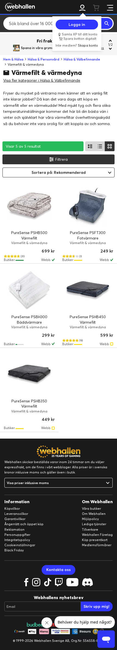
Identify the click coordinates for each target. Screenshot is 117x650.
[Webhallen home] (19, 7)
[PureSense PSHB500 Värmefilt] (29, 206)
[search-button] (107, 23)
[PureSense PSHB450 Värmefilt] (87, 290)
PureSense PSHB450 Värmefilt (88, 319)
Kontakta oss (58, 569)
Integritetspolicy (17, 540)
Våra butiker (91, 508)
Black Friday (14, 550)
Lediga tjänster (94, 524)
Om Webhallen (94, 514)
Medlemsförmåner (96, 545)
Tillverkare (90, 529)
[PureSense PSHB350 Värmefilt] (29, 374)
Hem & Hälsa (13, 59)
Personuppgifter (17, 535)
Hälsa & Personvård (43, 59)
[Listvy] (90, 146)
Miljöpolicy (90, 519)
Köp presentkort (94, 540)
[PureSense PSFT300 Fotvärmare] (87, 206)
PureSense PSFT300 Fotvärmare (88, 235)
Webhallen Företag (97, 535)
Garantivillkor (14, 519)
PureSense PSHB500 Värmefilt (29, 235)
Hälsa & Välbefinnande (82, 59)
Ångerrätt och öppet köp (24, 524)
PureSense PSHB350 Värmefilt (29, 404)
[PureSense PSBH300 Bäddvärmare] (29, 290)
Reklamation (14, 529)
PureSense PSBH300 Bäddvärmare (29, 319)
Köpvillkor (12, 508)
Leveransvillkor (16, 514)
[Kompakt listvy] (100, 146)
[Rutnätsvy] (110, 146)
